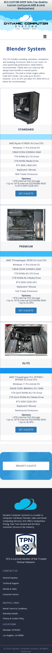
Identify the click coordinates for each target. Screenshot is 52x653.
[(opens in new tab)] (26, 544)
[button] (26, 193)
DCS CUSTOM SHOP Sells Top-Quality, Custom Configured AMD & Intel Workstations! (26, 5)
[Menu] (45, 36)
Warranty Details (10, 613)
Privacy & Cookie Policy (13, 618)
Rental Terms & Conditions (15, 608)
